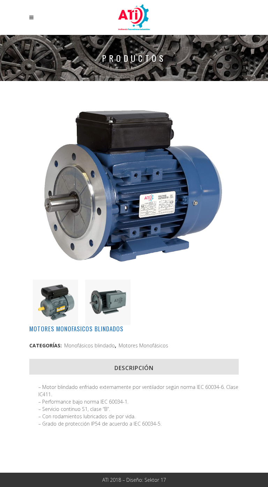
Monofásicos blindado (89, 345)
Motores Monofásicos (143, 345)
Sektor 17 (155, 480)
